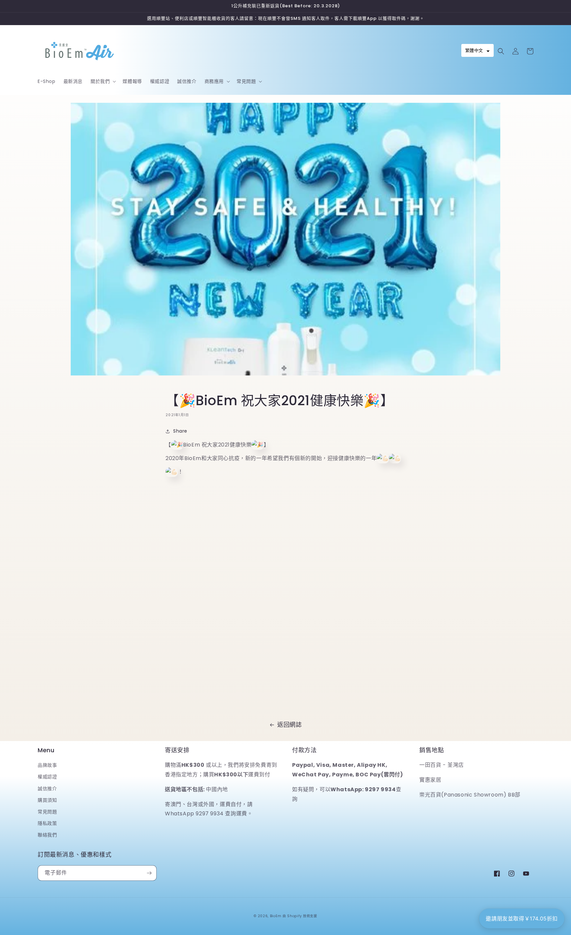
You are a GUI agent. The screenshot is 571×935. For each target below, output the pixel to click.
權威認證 (47, 776)
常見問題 (47, 811)
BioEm (276, 916)
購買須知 (47, 800)
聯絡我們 (47, 835)
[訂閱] (149, 873)
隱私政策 (47, 823)
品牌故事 (47, 765)
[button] (103, 81)
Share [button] (180, 431)
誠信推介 (47, 788)
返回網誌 (289, 725)
